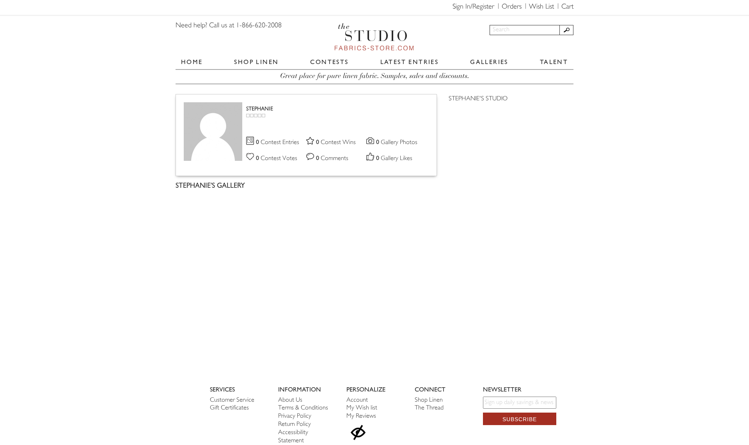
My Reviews (361, 416)
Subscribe (519, 419)
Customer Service (232, 400)
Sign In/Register (473, 7)
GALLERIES (489, 62)
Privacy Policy (294, 416)
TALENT (554, 62)
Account (357, 400)
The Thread (429, 408)
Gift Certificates (229, 408)
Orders (512, 7)
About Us (290, 400)
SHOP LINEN (256, 62)
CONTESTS (329, 62)
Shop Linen (429, 400)
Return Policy (294, 424)
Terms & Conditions (303, 408)
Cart (567, 7)
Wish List (541, 7)
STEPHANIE (259, 108)
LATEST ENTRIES (409, 62)
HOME (192, 62)
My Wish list (361, 408)
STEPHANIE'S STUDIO (478, 99)
